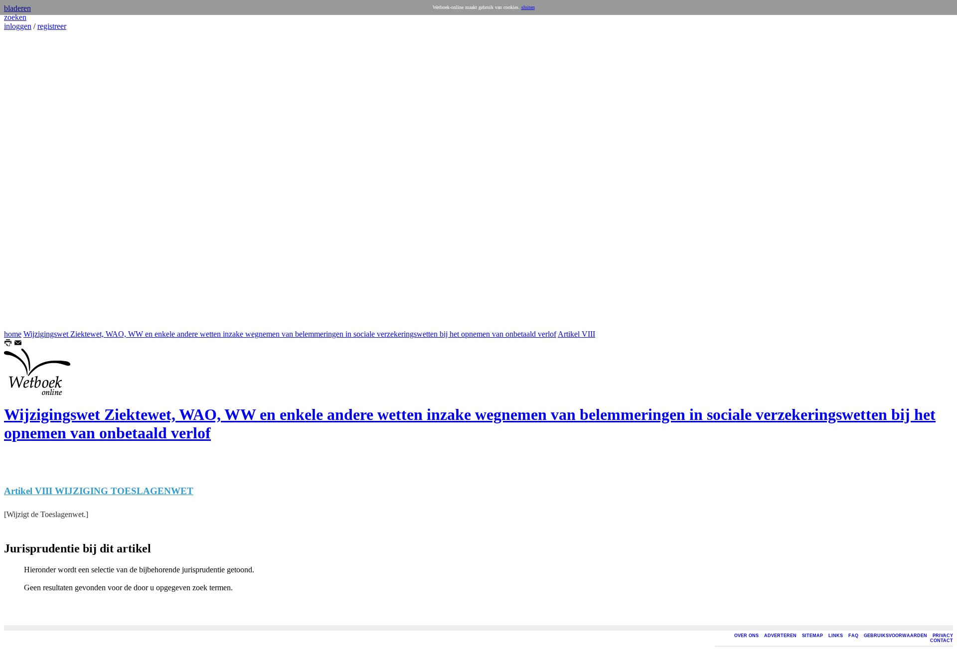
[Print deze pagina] (8, 344)
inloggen (17, 26)
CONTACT (941, 640)
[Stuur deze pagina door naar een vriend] (18, 344)
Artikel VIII (576, 334)
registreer (51, 26)
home (12, 334)
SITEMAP (812, 635)
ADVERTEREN (780, 635)
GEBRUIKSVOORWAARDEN (895, 635)
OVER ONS (746, 635)
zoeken (15, 17)
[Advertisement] (34, 180)
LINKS (835, 635)
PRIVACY (943, 635)
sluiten (528, 7)
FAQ (853, 635)
